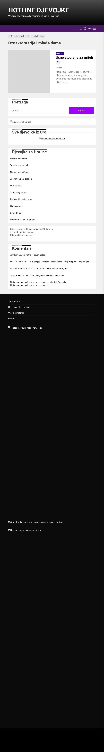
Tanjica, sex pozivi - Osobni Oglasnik (28, 275)
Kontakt (12, 318)
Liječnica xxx (16, 206)
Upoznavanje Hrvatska (19, 307)
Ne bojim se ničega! (19, 172)
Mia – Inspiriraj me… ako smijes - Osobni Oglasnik (34, 261)
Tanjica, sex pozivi (19, 165)
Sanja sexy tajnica (18, 192)
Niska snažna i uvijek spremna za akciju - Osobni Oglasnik (38, 282)
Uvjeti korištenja (16, 313)
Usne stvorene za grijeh (74, 57)
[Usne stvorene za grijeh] (29, 71)
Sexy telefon (14, 301)
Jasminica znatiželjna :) (21, 179)
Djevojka (59, 68)
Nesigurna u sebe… (19, 158)
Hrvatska (59, 53)
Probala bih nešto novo (21, 199)
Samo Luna (15, 213)
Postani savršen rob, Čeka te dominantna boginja (43, 268)
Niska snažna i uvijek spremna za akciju (29, 285)
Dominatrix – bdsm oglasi (22, 219)
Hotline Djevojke (38, 10)
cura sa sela (16, 185)
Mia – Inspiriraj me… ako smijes (74, 261)
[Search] (85, 29)
